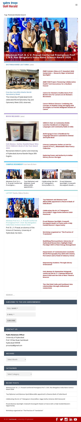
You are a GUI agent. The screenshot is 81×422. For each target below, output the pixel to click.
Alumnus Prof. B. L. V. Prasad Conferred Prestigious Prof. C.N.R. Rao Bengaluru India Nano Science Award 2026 (41, 56)
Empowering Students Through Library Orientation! (57, 263)
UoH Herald (12, 419)
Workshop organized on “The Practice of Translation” (58, 233)
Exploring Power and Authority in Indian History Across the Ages (58, 156)
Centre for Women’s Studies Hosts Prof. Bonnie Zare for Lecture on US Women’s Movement (58, 94)
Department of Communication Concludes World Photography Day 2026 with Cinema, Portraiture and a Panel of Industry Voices (59, 253)
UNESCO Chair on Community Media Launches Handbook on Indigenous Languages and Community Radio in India (58, 125)
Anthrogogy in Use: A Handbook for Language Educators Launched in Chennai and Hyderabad (58, 135)
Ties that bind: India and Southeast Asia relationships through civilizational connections (58, 286)
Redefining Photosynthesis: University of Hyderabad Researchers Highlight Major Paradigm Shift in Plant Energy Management (59, 243)
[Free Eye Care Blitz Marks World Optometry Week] (22, 79)
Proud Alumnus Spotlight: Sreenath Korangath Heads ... (68, 183)
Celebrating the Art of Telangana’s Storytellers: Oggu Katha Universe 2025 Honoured (58, 212)
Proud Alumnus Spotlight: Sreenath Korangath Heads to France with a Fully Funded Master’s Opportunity (57, 223)
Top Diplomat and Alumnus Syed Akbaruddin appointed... (31, 184)
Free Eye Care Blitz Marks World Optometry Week (18, 93)
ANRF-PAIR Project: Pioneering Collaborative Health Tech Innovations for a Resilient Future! (59, 84)
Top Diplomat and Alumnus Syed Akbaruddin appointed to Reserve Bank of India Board (58, 201)
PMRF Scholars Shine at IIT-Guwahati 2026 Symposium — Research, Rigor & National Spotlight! (58, 73)
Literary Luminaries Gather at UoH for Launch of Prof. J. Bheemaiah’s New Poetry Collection (58, 146)
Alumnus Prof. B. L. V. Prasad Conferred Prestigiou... (14, 183)
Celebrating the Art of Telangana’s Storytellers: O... (49, 183)
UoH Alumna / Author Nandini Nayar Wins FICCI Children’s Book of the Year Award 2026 (22, 146)
